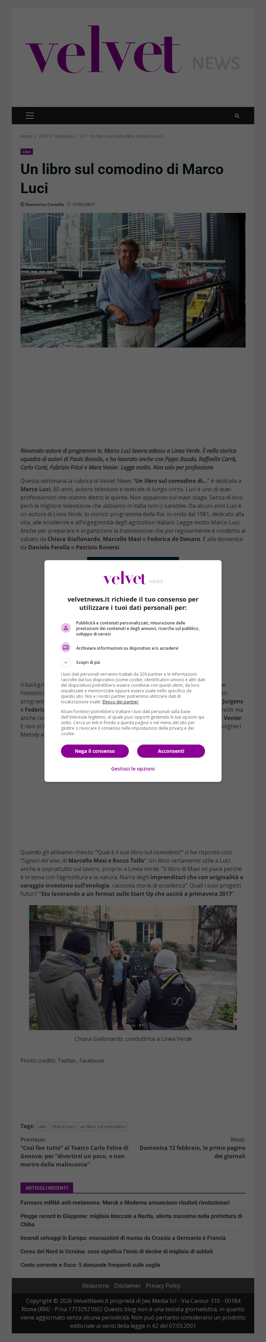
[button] (133, 662)
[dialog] (133, 671)
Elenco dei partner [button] (121, 702)
